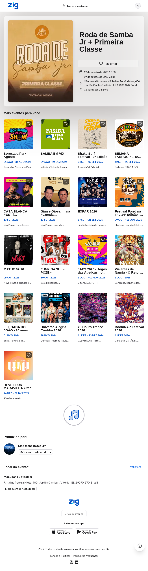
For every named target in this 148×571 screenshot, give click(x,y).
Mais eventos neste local (20, 488)
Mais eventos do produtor (35, 452)
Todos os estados (77, 5)
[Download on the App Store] (61, 531)
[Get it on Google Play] (87, 531)
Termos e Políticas (60, 555)
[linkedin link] (76, 562)
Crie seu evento (74, 513)
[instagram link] (71, 562)
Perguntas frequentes (86, 555)
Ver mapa (136, 467)
